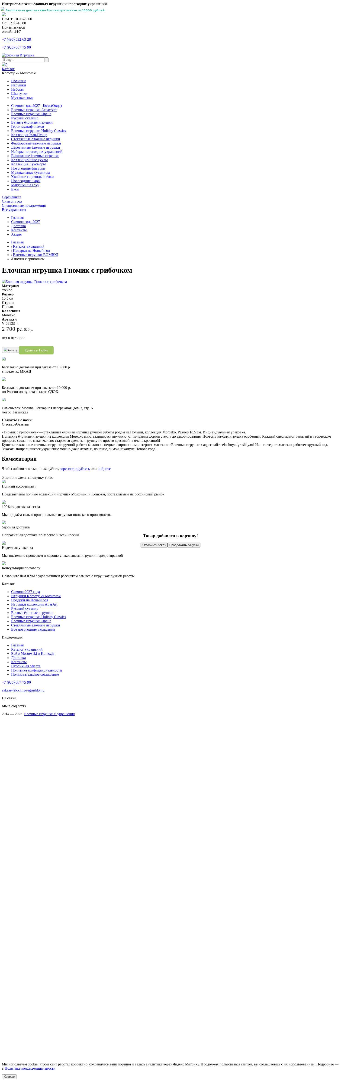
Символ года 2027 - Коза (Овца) (36, 106)
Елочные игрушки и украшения (49, 714)
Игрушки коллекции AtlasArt (34, 604)
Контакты (19, 230)
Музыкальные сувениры (30, 172)
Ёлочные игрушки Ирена (31, 114)
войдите (104, 469)
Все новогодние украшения (33, 629)
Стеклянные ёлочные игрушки (35, 139)
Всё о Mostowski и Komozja (32, 653)
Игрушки (18, 85)
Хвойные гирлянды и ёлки (32, 177)
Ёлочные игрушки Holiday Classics (38, 131)
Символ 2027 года (25, 592)
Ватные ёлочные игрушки (32, 122)
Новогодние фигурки (28, 168)
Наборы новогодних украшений (36, 152)
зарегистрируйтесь (75, 469)
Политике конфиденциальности (30, 1068)
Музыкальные (22, 98)
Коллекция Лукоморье (28, 164)
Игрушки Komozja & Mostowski (36, 596)
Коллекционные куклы (29, 160)
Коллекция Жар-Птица (29, 135)
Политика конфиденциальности (36, 670)
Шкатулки (19, 93)
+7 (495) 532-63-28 (16, 39)
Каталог (8, 69)
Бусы (15, 189)
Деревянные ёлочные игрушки (35, 147)
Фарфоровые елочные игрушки (36, 143)
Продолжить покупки (184, 545)
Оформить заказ (154, 545)
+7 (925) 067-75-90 (16, 47)
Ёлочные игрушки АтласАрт (34, 110)
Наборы (17, 89)
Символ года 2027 (25, 222)
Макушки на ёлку (25, 185)
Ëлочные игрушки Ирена (31, 621)
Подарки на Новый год (31, 250)
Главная (17, 217)
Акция (16, 234)
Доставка (18, 226)
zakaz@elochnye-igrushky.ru (23, 690)
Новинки (18, 81)
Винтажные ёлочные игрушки (35, 156)
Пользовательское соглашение (35, 674)
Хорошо (9, 1076)
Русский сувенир (24, 118)
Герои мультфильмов (27, 126)
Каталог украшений (29, 246)
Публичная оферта (26, 666)
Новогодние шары (25, 181)
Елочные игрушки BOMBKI (35, 255)
